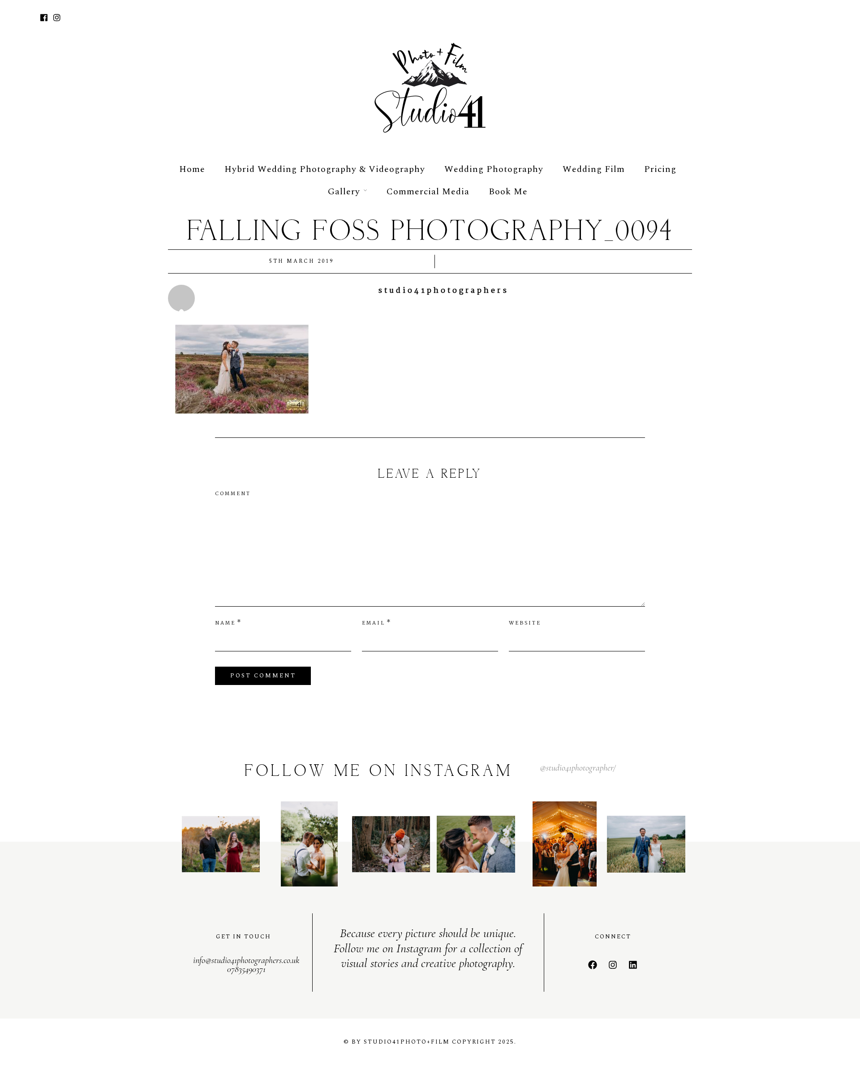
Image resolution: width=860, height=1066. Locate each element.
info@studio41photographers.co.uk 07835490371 (246, 965)
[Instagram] (56, 18)
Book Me (508, 191)
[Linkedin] (633, 965)
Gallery (344, 191)
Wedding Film (594, 169)
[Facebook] (593, 965)
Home (192, 169)
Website (525, 623)
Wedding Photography (493, 169)
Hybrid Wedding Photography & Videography (324, 169)
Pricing (660, 169)
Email (373, 623)
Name (225, 623)
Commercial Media (428, 191)
